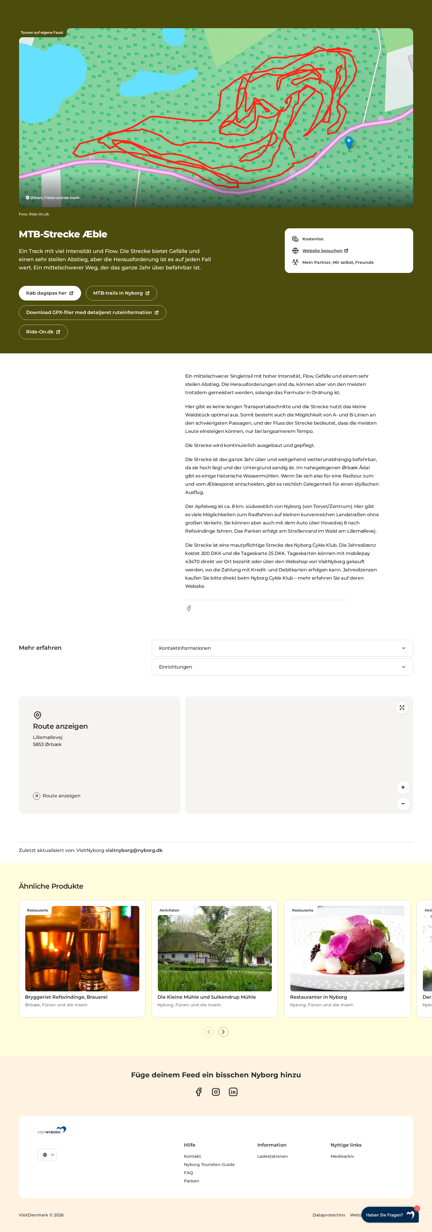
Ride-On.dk (39, 332)
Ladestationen (272, 1156)
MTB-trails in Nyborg (118, 293)
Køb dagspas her (46, 293)
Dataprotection (329, 1215)
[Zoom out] (403, 804)
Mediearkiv (342, 1156)
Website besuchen (322, 250)
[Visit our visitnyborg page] (198, 1092)
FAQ (188, 1172)
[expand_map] (402, 707)
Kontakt (192, 1156)
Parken (191, 1181)
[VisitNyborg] (52, 1129)
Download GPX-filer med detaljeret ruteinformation (89, 312)
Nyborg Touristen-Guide (209, 1164)
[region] (299, 755)
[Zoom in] (403, 787)
